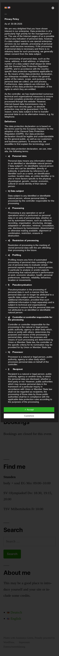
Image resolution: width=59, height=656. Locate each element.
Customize (29, 416)
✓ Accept (29, 409)
